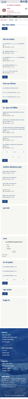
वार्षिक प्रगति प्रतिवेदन (7, 363)
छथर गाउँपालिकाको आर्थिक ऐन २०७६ (10, 271)
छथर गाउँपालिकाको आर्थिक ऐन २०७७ (10, 266)
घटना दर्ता (4, 350)
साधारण (8, 246)
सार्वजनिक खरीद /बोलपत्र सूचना (9, 337)
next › (13, 157)
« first (7, 151)
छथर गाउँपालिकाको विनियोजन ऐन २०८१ (10, 65)
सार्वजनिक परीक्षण (6, 370)
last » (19, 157)
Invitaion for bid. (6, 189)
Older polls (4, 254)
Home (2, 19)
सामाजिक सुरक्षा (5, 353)
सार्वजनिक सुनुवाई (6, 368)
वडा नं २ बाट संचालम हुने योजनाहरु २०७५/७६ (11, 96)
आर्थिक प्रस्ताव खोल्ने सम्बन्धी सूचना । (10, 177)
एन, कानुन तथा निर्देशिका (8, 339)
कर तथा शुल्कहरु (6, 342)
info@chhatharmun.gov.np (7, 382)
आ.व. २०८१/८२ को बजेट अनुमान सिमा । (10, 71)
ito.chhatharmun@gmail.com (8, 386)
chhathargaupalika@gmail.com (9, 384)
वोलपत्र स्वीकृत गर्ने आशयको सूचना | (10, 183)
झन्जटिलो (8, 248)
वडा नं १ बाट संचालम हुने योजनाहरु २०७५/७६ (11, 92)
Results (4, 256)
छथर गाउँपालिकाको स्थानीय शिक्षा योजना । (11, 88)
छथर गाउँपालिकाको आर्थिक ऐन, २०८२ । (10, 51)
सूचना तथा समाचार (6, 335)
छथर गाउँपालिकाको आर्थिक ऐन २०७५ (10, 275)
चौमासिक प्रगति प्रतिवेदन (8, 366)
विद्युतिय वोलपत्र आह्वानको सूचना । (9, 195)
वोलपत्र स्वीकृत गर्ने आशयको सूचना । (10, 171)
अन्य (5, 28)
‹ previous (14, 151)
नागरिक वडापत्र (6, 355)
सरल (8, 244)
